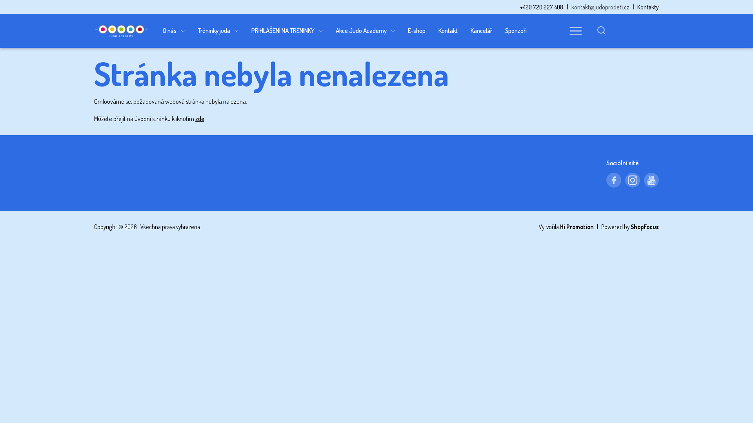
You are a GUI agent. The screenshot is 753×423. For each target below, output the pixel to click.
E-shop (417, 30)
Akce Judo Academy (361, 30)
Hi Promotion (577, 227)
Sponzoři (516, 30)
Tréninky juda (214, 30)
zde (199, 118)
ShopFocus (645, 227)
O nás (169, 30)
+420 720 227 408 (541, 7)
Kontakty (648, 7)
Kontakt (448, 30)
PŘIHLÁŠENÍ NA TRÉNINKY (283, 30)
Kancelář (481, 30)
